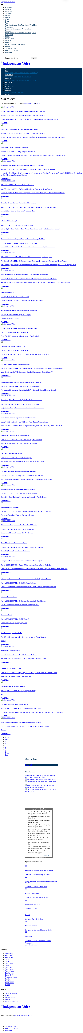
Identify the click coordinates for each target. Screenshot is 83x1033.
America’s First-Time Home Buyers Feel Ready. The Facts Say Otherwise (39, 812)
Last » (7, 755)
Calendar (8, 9)
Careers (7, 15)
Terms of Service (11, 993)
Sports (7, 37)
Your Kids (17, 25)
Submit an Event (11, 48)
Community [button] (9, 27)
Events (7, 46)
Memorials (21, 44)
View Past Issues (30, 772)
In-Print (7, 985)
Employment (17, 29)
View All (28, 943)
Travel (34, 33)
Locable (17, 1015)
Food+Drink (9, 39)
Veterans (8, 40)
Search (7, 58)
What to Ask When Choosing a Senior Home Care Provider (39, 834)
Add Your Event (30, 945)
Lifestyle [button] (8, 31)
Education (8, 29)
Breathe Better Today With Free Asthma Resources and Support (39, 851)
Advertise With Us (11, 1001)
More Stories (46, 855)
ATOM (38, 103)
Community (9, 953)
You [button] (6, 23)
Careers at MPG (10, 997)
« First (7, 737)
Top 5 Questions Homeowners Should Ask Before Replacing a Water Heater (39, 847)
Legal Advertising (11, 44)
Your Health (9, 25)
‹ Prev (7, 739)
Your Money (34, 25)
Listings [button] (8, 42)
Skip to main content (8, 2)
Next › (7, 753)
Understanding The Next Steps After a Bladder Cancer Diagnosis (39, 838)
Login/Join (9, 52)
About (7, 19)
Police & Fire (26, 29)
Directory (8, 7)
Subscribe (8, 13)
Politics (28, 33)
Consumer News (20, 33)
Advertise (8, 11)
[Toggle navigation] (2, 4)
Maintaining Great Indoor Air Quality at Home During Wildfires (39, 825)
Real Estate (9, 35)
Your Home (25, 25)
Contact (7, 17)
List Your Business (11, 50)
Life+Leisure (9, 33)
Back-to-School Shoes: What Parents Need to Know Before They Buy (39, 830)
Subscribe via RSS (29, 103)
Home (7, 21)
